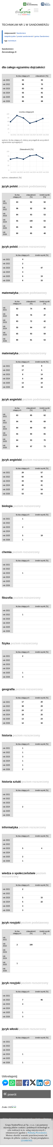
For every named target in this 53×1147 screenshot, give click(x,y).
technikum (12, 41)
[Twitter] (33, 1084)
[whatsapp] (12, 1085)
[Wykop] (47, 1085)
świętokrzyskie (10, 36)
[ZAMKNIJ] (26, 1140)
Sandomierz (21, 33)
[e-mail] (19, 1085)
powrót (9, 1093)
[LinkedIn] (40, 1085)
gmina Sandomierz (42, 36)
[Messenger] (5, 1085)
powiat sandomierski (25, 36)
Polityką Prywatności (37, 1132)
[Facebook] (26, 1085)
